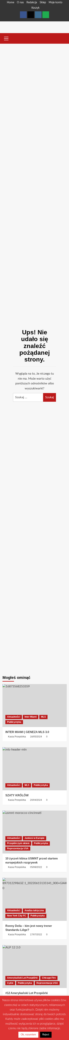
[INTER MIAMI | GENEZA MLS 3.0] (34, 705)
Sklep (43, 2)
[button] (6, 38)
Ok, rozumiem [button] (28, 1034)
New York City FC (16, 915)
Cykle (10, 983)
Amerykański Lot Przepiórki (22, 977)
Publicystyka (14, 722)
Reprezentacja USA (18, 848)
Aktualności (13, 716)
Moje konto (55, 2)
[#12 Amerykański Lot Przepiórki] (34, 966)
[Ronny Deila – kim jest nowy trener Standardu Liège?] (34, 899)
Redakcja (31, 2)
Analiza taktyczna (34, 910)
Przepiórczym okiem (18, 843)
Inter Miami (31, 716)
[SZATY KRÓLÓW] (34, 768)
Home (10, 2)
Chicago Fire (49, 977)
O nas (20, 2)
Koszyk (35, 8)
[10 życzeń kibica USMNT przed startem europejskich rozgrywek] (34, 832)
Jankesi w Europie (34, 838)
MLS (43, 716)
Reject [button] (45, 1034)
